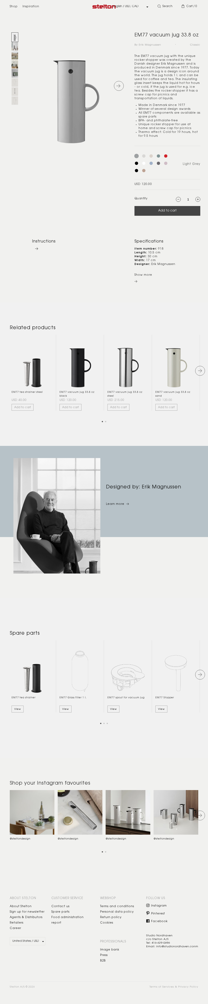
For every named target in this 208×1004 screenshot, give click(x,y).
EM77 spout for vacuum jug (126, 697)
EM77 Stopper (164, 697)
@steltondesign (20, 839)
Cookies (106, 923)
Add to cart (167, 210)
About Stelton (21, 906)
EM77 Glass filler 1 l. (73, 697)
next (119, 86)
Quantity (140, 198)
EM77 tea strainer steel (27, 392)
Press (104, 955)
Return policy (111, 917)
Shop (14, 6)
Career (15, 928)
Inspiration (31, 6)
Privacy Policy (188, 987)
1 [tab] (104, 423)
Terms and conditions (117, 906)
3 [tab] (109, 725)
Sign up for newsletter (27, 912)
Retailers (16, 923)
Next (200, 371)
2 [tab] (107, 423)
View (17, 709)
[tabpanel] (32, 373)
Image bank (109, 949)
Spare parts (60, 912)
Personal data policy (117, 912)
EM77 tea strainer (24, 697)
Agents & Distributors (26, 917)
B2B (103, 960)
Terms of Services (162, 987)
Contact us (60, 906)
